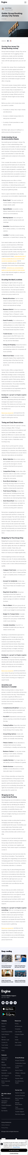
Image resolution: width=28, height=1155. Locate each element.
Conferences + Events (19, 1066)
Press (3, 1050)
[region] (14, 1147)
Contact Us (4, 1042)
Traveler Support (19, 1111)
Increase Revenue (20, 1095)
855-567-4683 (5, 997)
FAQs (16, 1037)
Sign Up (3, 1037)
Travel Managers (5, 1098)
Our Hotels (4, 1078)
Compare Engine (19, 1034)
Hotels (16, 1039)
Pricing (16, 1023)
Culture (3, 1026)
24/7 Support (5, 1075)
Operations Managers (4, 1101)
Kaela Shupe (8, 8)
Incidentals (4, 1070)
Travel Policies (5, 1085)
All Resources (18, 1026)
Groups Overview (19, 1060)
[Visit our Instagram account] (15, 1002)
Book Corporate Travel (5, 1082)
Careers (3, 1029)
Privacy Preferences (6, 1122)
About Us (3, 1023)
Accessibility (18, 1045)
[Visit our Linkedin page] (7, 1002)
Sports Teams (19, 1070)
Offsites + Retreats (20, 1073)
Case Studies (18, 1031)
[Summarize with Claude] (10, 41)
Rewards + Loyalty (6, 1073)
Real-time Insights (20, 1114)
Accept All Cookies (14, 1150)
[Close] (26, 1141)
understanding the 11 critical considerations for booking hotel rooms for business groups (14, 259)
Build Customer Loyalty (19, 1099)
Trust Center (4, 1045)
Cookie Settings (14, 1153)
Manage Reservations (18, 1103)
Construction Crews (20, 1063)
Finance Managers (6, 1105)
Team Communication (19, 1108)
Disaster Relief (19, 1078)
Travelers (3, 1108)
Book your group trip (7, 413)
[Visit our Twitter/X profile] (11, 1002)
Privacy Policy (4, 1127)
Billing (3, 1062)
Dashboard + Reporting (4, 1058)
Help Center (18, 1042)
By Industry (4, 1110)
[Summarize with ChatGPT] (8, 41)
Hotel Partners (5, 1034)
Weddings (18, 1075)
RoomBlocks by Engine (19, 1082)
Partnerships (4, 1047)
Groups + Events (5, 1067)
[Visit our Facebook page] (3, 1002)
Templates (17, 1029)
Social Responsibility (6, 1031)
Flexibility (3, 1065)
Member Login (5, 1039)
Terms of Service (5, 1125)
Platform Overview (20, 1093)
